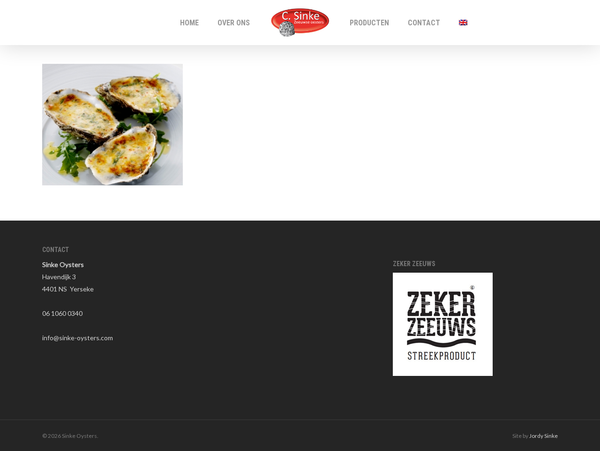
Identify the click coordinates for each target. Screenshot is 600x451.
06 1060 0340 (62, 313)
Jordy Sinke (543, 435)
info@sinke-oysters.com (77, 338)
